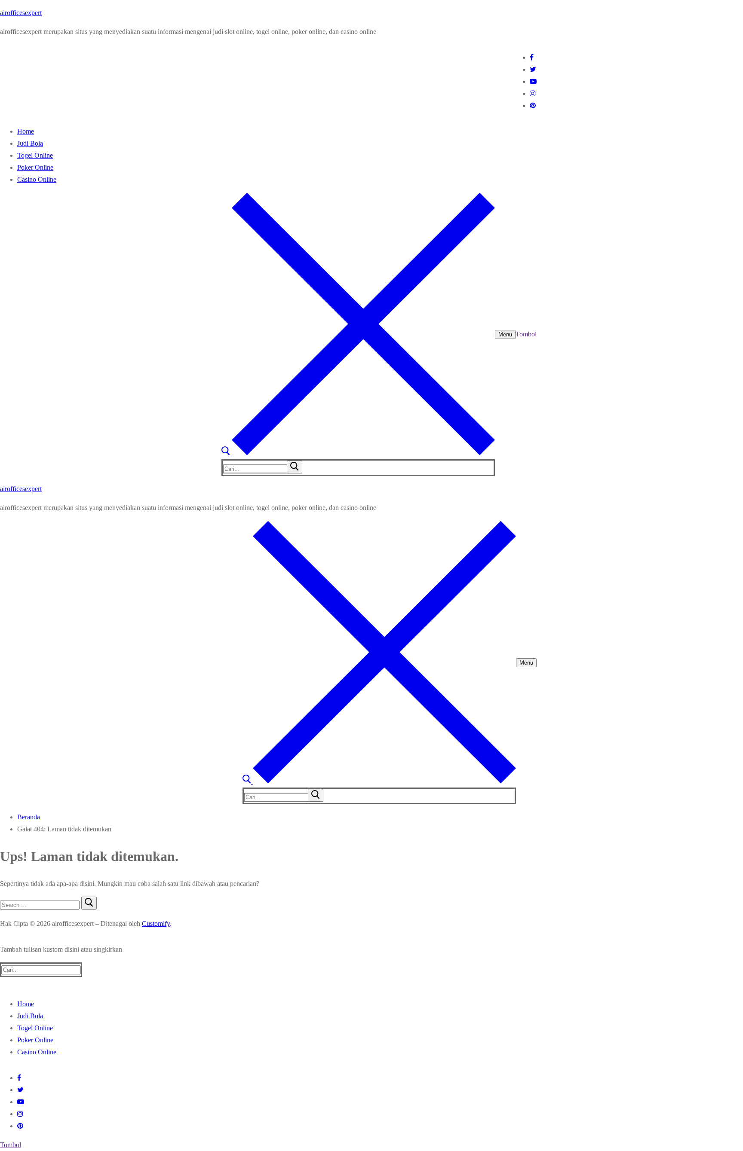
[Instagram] (533, 93)
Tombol (526, 334)
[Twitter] (533, 69)
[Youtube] (533, 81)
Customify (156, 923)
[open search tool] (358, 453)
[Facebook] (532, 57)
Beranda (28, 817)
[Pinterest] (533, 105)
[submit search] (294, 467)
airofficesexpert (21, 12)
